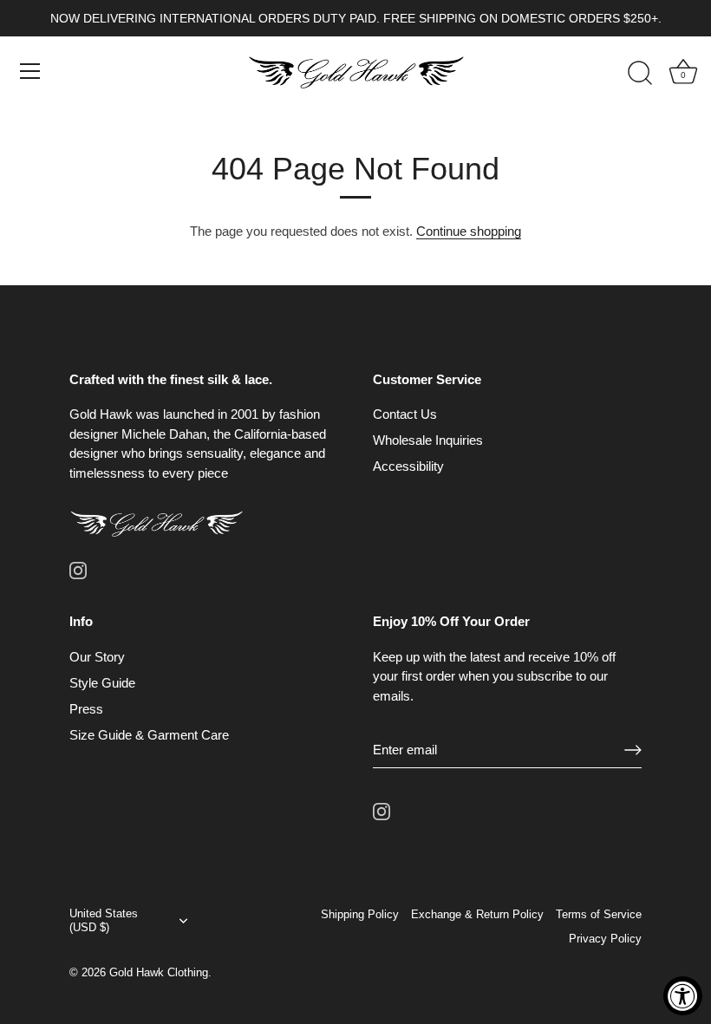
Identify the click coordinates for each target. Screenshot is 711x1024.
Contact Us (405, 414)
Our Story (97, 656)
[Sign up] (633, 750)
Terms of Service (599, 914)
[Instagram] (78, 568)
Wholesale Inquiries (428, 440)
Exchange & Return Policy (477, 914)
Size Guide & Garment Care (149, 734)
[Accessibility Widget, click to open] (682, 995)
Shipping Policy (360, 914)
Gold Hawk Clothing (158, 972)
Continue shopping (468, 231)
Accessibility (408, 466)
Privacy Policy (605, 938)
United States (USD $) (103, 920)
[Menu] (30, 71)
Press (86, 708)
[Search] (640, 74)
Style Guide (102, 682)
